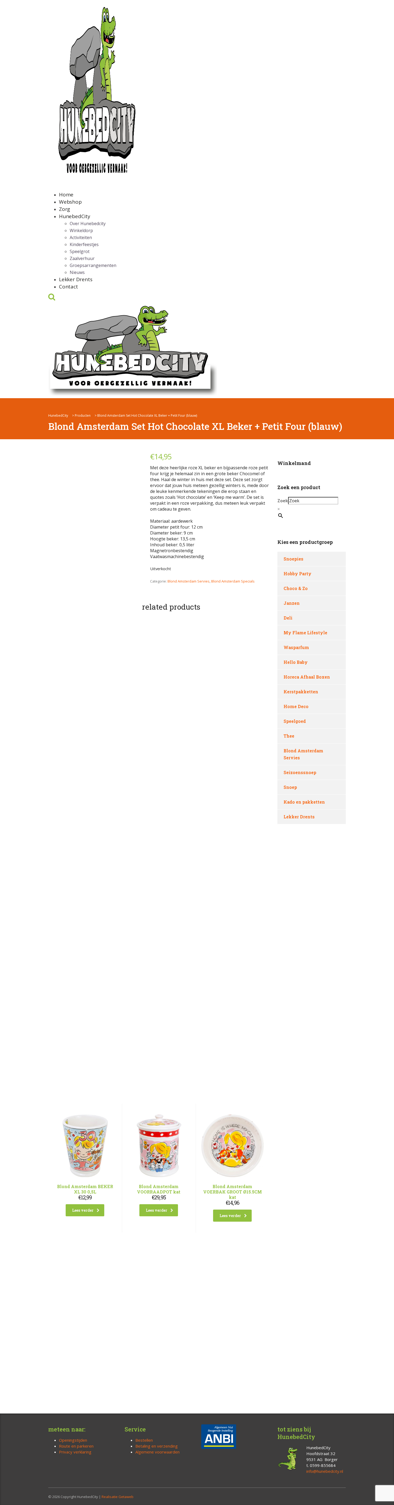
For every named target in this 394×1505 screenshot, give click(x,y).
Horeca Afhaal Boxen (307, 677)
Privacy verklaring (75, 1452)
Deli (288, 618)
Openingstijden (73, 1440)
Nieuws (77, 272)
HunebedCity (74, 216)
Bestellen (144, 1440)
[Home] (132, 349)
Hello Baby (296, 662)
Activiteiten (81, 237)
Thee (289, 736)
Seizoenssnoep (300, 772)
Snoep (290, 787)
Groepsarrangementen (93, 265)
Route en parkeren (76, 1446)
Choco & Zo (296, 588)
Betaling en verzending (156, 1446)
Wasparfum (296, 647)
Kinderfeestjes (84, 244)
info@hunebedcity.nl (324, 1471)
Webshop (70, 201)
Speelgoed (295, 721)
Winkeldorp (81, 230)
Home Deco (296, 706)
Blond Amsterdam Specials (233, 581)
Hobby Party (297, 573)
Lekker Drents (75, 279)
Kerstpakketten (301, 691)
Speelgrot (80, 251)
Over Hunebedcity (88, 223)
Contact (68, 286)
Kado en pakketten (304, 802)
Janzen (292, 603)
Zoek (282, 501)
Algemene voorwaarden (157, 1452)
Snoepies (293, 559)
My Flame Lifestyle (305, 632)
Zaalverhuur (82, 258)
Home (66, 194)
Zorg (64, 209)
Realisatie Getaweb (117, 1496)
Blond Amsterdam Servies (189, 581)
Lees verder (83, 1210)
